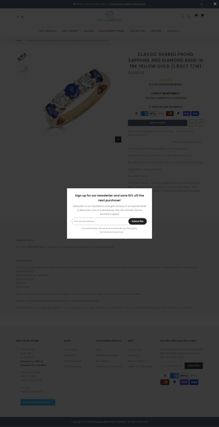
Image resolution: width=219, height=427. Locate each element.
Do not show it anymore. (111, 232)
